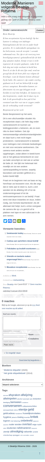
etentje (23, 409)
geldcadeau (9, 413)
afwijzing (26, 394)
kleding (20, 417)
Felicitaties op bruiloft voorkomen (21, 249)
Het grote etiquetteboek (14, 373)
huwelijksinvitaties (32, 413)
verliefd (35, 432)
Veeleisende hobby (15, 233)
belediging (6, 402)
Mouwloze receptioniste (17, 267)
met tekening (15, 421)
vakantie (28, 431)
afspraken (14, 394)
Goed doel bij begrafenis (29, 360)
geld (31, 409)
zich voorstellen (24, 435)
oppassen (36, 421)
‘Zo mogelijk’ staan (13, 353)
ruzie (39, 424)
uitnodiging (16, 431)
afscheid (5, 395)
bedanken (37, 399)
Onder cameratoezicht (15, 30)
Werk (14, 276)
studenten (12, 428)
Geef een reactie (9, 314)
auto (31, 399)
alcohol (19, 399)
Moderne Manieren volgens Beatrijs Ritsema (17, 7)
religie (34, 425)
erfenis (16, 410)
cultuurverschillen (29, 406)
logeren (6, 421)
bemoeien (15, 402)
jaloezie (14, 417)
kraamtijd (27, 417)
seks (4, 428)
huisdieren (19, 413)
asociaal (26, 399)
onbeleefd (26, 420)
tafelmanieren (24, 428)
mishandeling (18, 280)
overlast (27, 424)
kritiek (34, 417)
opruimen (5, 424)
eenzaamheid (8, 410)
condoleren (25, 402)
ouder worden (15, 424)
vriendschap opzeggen (11, 435)
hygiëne (7, 417)
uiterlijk (6, 432)
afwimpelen (10, 398)
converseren (12, 406)
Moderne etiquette (12, 370)
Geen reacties (36, 284)
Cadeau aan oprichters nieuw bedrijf (22, 241)
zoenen (32, 435)
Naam (34, 334)
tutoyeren (34, 428)
